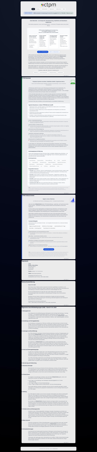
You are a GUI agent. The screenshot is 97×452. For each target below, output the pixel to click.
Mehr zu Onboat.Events (54, 51)
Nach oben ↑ (66, 75)
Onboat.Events (44, 9)
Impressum (52, 9)
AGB (64, 9)
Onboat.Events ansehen (48, 249)
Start (33, 9)
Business (38, 9)
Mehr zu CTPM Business (42, 51)
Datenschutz (58, 9)
